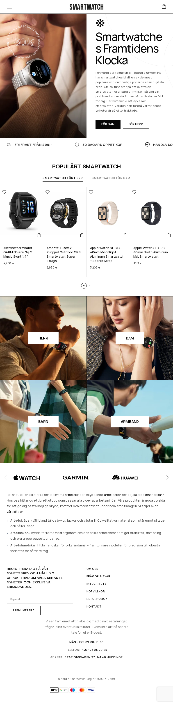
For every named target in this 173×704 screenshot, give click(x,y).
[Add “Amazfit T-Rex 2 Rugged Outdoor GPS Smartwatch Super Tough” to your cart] (82, 235)
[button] (108, 124)
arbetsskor (112, 495)
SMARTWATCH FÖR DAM (111, 178)
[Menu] (9, 7)
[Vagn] (164, 6)
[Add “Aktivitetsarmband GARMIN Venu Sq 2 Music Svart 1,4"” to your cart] (39, 235)
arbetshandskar (150, 495)
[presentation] (6, 477)
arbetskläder (74, 495)
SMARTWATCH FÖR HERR (63, 178)
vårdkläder (15, 511)
